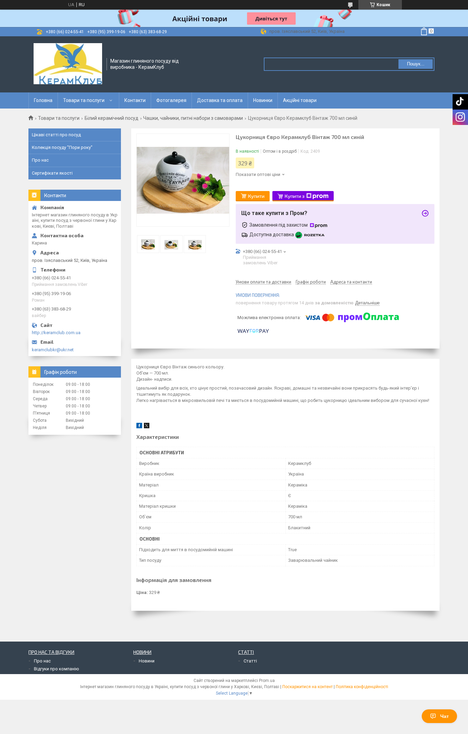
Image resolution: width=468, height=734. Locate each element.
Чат (444, 716)
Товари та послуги (83, 100)
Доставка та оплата (220, 100)
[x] (146, 426)
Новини (147, 660)
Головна (43, 100)
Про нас (40, 160)
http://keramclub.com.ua (56, 332)
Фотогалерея (171, 100)
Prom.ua (267, 680)
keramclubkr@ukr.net (53, 349)
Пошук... (415, 63)
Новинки (262, 100)
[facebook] (139, 426)
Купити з (295, 196)
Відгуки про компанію (56, 668)
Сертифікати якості (52, 173)
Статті (250, 660)
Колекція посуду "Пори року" (62, 147)
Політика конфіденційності (362, 686)
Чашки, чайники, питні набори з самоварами (193, 118)
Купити (256, 196)
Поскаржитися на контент (307, 686)
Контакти (135, 100)
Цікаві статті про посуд (56, 134)
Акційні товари (300, 100)
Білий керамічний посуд (111, 118)
